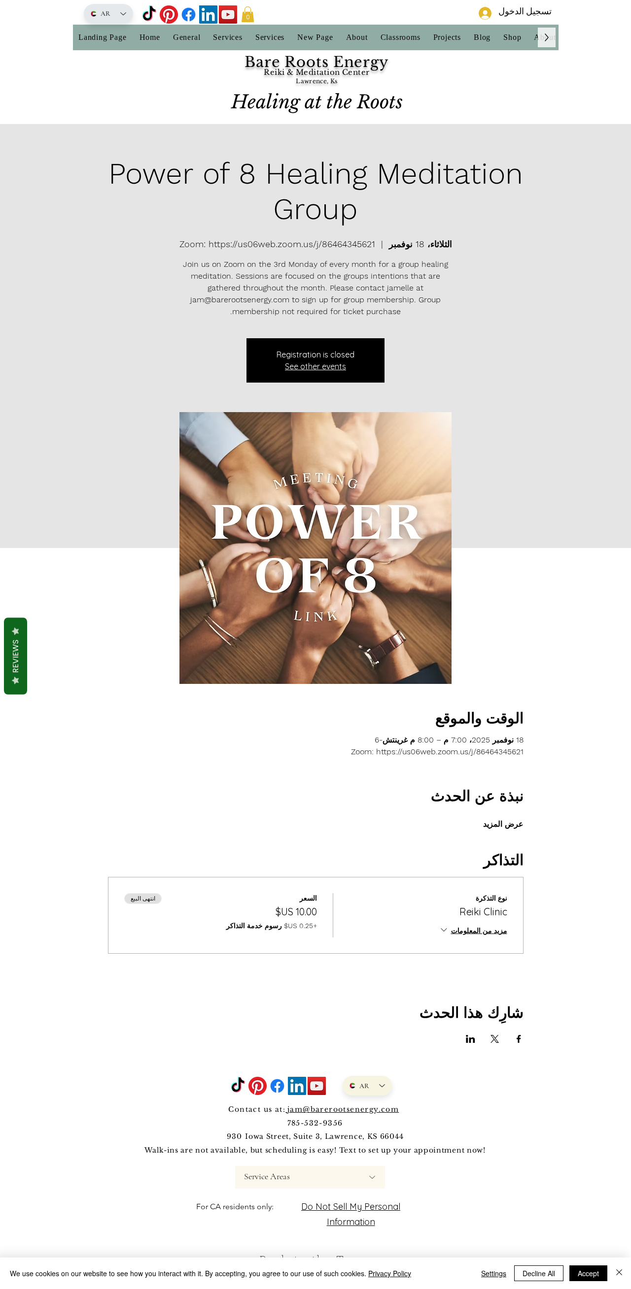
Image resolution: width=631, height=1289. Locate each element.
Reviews (15, 656)
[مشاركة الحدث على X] (494, 1039)
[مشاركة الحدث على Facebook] (519, 1039)
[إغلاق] (619, 1273)
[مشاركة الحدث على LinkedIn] (470, 1039)
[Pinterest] (169, 14)
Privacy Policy (389, 1273)
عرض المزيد (503, 824)
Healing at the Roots (317, 102)
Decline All (539, 1273)
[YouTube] (228, 14)
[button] (247, 14)
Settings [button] (493, 1273)
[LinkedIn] (208, 14)
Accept (588, 1273)
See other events (315, 366)
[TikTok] (149, 14)
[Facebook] (188, 14)
